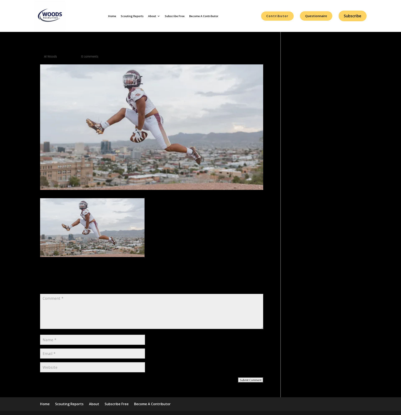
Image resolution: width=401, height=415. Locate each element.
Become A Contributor (203, 16)
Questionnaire (316, 16)
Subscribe (352, 15)
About (152, 16)
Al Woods (50, 56)
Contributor (277, 16)
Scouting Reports (132, 16)
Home (112, 16)
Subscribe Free (175, 16)
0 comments (89, 56)
